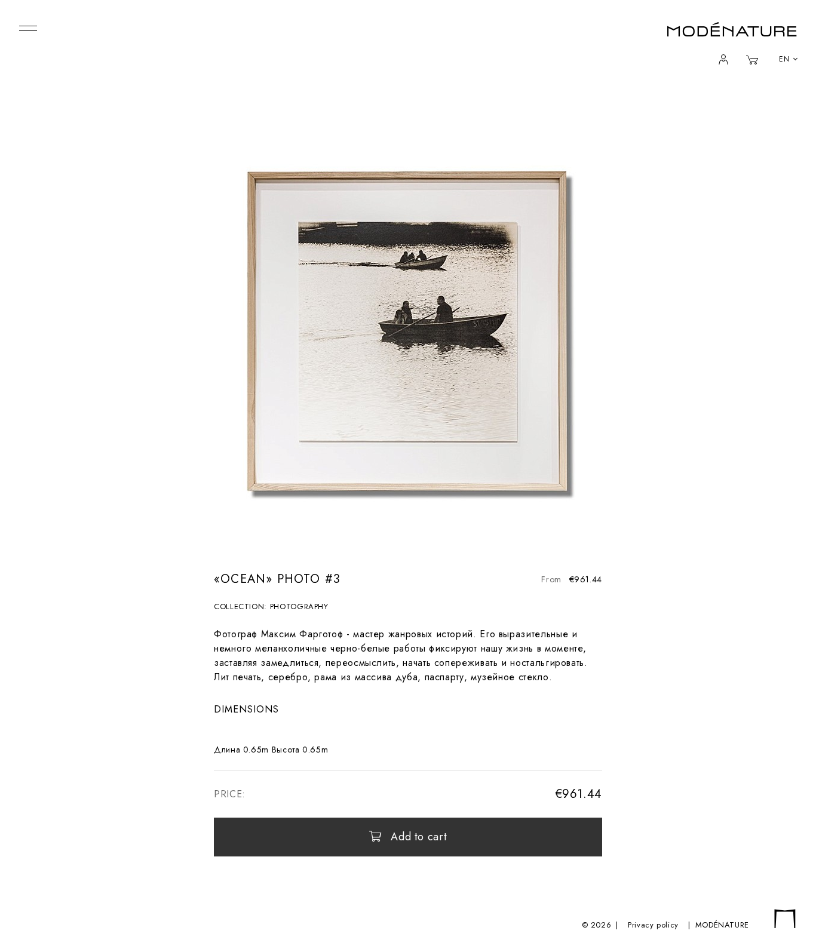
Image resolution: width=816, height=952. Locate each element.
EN (784, 59)
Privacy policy (653, 924)
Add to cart (419, 836)
